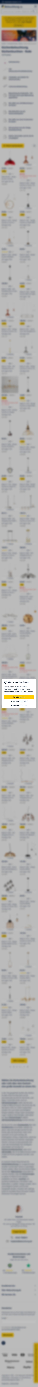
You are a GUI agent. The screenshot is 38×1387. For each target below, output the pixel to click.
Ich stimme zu (19, 697)
